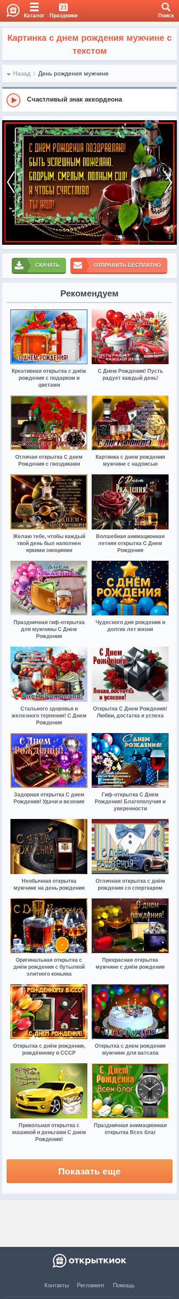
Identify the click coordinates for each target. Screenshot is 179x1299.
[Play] (13, 100)
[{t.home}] (89, 1261)
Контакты (56, 1285)
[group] (89, 100)
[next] (168, 182)
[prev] (10, 182)
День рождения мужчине (73, 73)
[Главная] (10, 10)
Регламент (91, 1285)
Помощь (124, 1285)
